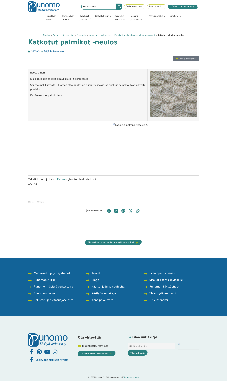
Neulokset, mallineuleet (100, 35)
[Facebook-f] (31, 351)
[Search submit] (119, 7)
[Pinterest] (39, 351)
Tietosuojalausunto (131, 378)
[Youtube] (47, 351)
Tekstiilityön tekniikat (63, 35)
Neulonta (81, 35)
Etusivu (46, 35)
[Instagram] (55, 351)
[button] (52, 18)
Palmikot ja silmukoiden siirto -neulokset (134, 35)
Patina (61, 179)
